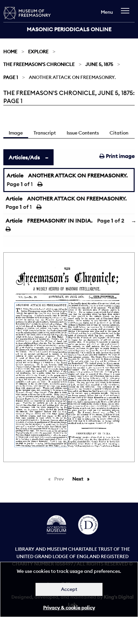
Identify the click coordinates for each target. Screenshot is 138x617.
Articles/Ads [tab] (24, 157)
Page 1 (10, 77)
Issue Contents (83, 133)
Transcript (44, 133)
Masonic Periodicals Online (69, 29)
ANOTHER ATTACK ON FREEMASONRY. (78, 175)
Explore (38, 52)
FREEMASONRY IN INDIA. (59, 220)
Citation (119, 133)
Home (10, 52)
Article (15, 175)
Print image (120, 156)
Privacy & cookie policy (69, 608)
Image (16, 133)
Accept (69, 589)
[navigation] (127, 14)
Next (82, 479)
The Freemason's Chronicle (39, 64)
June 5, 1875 (99, 64)
